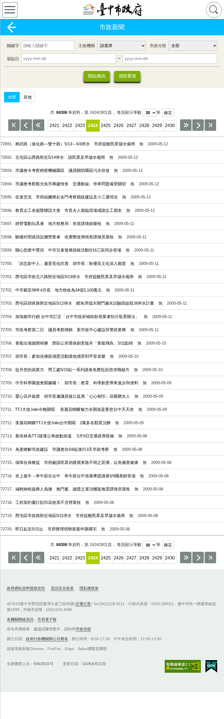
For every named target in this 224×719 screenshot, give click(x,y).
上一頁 (26, 125)
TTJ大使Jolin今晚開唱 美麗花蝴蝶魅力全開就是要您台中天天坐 (75, 409)
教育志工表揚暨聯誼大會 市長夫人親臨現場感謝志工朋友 (69, 210)
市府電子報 (47, 619)
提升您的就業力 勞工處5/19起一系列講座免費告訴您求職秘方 (73, 369)
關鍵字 (13, 45)
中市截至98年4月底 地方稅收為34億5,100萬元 (59, 290)
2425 (106, 125)
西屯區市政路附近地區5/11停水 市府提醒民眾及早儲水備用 (70, 515)
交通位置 (83, 604)
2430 (170, 125)
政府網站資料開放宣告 (26, 588)
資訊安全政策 (62, 588)
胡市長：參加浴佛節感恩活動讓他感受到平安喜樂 (61, 356)
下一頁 (198, 125)
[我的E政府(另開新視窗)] (211, 666)
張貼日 (13, 58)
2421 (54, 125)
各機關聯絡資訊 (20, 619)
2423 (80, 125)
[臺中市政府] (112, 9)
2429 (157, 125)
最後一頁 (210, 125)
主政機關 (86, 45)
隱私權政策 (89, 588)
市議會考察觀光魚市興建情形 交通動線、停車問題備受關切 (71, 183)
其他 (27, 97)
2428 (144, 125)
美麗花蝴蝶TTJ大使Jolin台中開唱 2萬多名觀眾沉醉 (63, 422)
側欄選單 (9, 10)
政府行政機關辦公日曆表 (47, 639)
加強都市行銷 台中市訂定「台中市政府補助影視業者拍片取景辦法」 (77, 316)
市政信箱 (83, 629)
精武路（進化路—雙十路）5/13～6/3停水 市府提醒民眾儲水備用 (75, 144)
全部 (12, 97)
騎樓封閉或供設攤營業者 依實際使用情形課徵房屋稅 (65, 237)
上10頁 (38, 125)
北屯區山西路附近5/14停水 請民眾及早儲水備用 (60, 157)
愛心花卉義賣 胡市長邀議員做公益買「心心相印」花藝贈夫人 (73, 396)
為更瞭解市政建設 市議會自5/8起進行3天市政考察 (62, 449)
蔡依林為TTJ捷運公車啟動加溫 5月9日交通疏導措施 (65, 436)
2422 (67, 125)
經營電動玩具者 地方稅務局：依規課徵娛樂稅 (58, 223)
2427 (131, 125)
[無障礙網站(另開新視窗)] (183, 666)
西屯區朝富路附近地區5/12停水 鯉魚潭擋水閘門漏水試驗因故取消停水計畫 (85, 303)
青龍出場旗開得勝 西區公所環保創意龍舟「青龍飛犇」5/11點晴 (74, 343)
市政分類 (158, 45)
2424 (93, 125)
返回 (11, 27)
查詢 (214, 10)
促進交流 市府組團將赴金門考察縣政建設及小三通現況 (67, 197)
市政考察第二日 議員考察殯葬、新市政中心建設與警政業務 (71, 329)
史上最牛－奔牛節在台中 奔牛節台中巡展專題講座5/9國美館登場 (76, 475)
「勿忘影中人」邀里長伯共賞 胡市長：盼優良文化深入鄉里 (71, 263)
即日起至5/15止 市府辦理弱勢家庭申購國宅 (56, 529)
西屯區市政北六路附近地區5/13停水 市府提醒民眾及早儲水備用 (75, 276)
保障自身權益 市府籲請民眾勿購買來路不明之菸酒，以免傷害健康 (77, 462)
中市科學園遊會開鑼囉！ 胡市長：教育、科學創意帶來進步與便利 (77, 382)
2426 (118, 125)
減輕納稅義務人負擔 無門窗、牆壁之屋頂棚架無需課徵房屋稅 (73, 489)
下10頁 (185, 125)
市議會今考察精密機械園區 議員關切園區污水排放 (63, 170)
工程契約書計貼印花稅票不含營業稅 (48, 502)
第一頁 (14, 125)
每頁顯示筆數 (129, 112)
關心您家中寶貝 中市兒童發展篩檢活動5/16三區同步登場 (68, 250)
